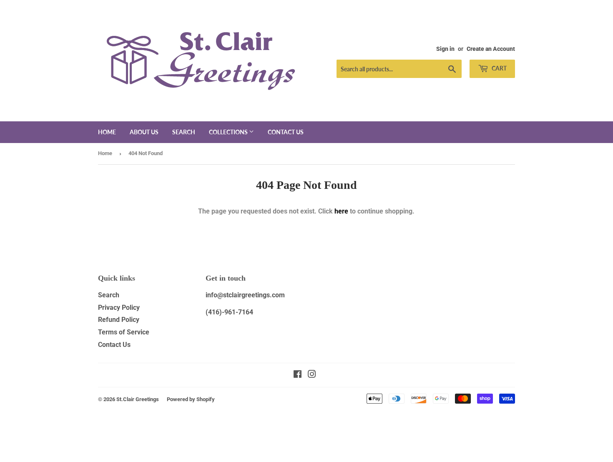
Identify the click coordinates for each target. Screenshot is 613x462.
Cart (498, 68)
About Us (144, 132)
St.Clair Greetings (137, 399)
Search (183, 132)
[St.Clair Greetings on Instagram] (312, 375)
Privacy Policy (119, 307)
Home (107, 132)
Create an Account (491, 48)
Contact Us (114, 345)
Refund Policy (118, 320)
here (341, 211)
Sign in (445, 48)
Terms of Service (123, 332)
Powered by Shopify (191, 399)
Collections (229, 132)
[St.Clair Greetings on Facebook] (297, 375)
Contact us (286, 132)
